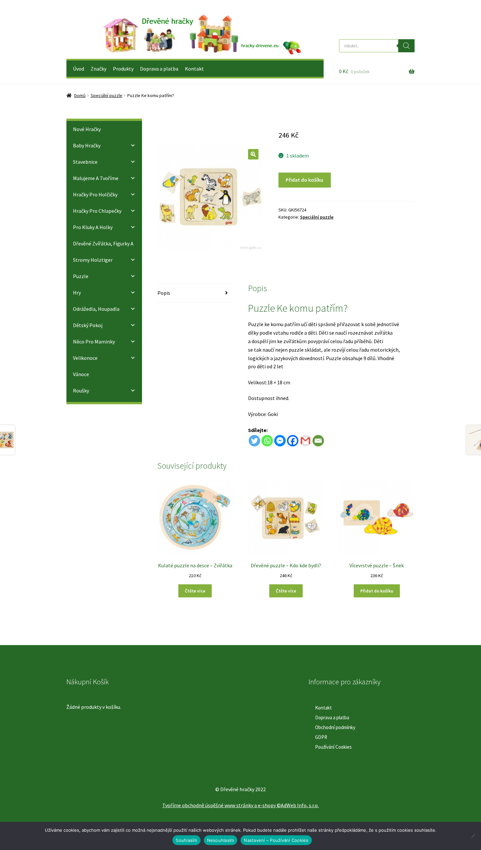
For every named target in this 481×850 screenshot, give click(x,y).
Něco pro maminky (94, 341)
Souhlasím (186, 840)
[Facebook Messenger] (280, 440)
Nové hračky (87, 129)
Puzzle (80, 276)
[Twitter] (254, 440)
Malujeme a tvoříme (95, 178)
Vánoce (81, 374)
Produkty (123, 68)
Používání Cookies (333, 747)
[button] (253, 154)
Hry (77, 292)
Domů (80, 95)
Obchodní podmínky (335, 727)
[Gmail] (305, 440)
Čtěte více (195, 591)
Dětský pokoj (87, 325)
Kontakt (194, 68)
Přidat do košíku (304, 179)
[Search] (406, 45)
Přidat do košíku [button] (376, 591)
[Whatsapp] (267, 440)
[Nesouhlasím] (473, 836)
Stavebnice (85, 161)
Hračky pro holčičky (95, 194)
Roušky (81, 390)
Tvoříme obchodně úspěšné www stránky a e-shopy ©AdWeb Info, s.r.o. (240, 805)
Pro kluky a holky (93, 227)
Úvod (78, 68)
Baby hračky (86, 145)
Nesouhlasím (220, 840)
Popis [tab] (163, 293)
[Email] (318, 440)
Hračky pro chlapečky (97, 211)
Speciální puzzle (106, 95)
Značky (98, 68)
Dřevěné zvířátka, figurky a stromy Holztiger (103, 251)
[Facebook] (292, 440)
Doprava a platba (159, 68)
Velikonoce (85, 358)
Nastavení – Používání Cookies (276, 840)
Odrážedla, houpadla (96, 309)
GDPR (321, 737)
